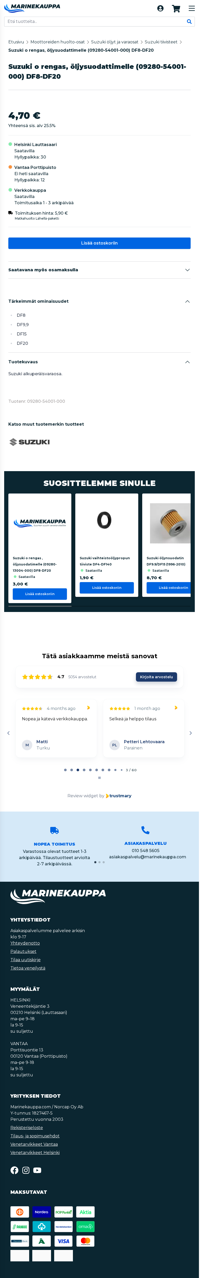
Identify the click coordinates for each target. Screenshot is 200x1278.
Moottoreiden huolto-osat (57, 41)
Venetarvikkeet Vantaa (34, 1144)
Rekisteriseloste (26, 1127)
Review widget (82, 795)
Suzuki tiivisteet (161, 41)
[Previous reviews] (8, 733)
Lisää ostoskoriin (99, 243)
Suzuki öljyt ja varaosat (115, 41)
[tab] (65, 770)
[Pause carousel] (99, 777)
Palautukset (23, 951)
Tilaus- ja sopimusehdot (35, 1136)
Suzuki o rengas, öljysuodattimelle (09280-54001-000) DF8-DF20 (81, 50)
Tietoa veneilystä (27, 968)
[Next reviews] (190, 733)
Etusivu (16, 41)
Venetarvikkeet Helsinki (35, 1152)
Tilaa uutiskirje (25, 959)
